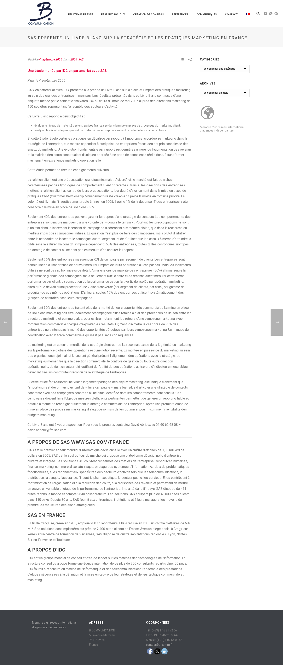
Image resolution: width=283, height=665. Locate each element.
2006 (73, 59)
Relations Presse (80, 14)
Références (180, 14)
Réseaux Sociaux (113, 14)
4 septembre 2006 (50, 59)
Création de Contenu (148, 14)
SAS (80, 59)
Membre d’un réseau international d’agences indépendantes (222, 129)
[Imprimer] (182, 59)
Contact (231, 14)
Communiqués (206, 14)
